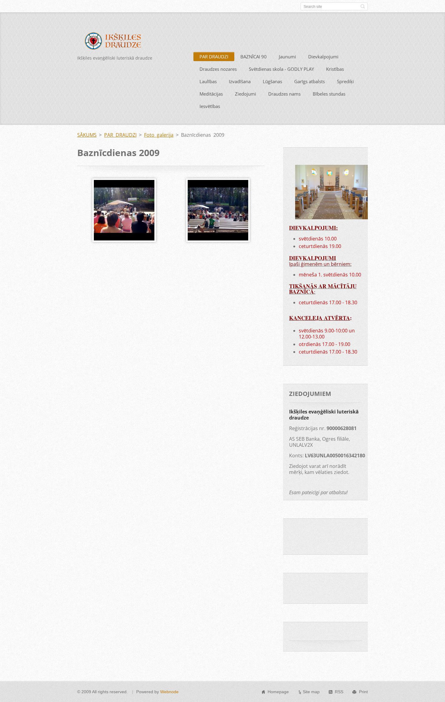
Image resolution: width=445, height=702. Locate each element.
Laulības (208, 81)
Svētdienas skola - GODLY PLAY (281, 69)
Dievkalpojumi (323, 57)
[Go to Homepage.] (117, 42)
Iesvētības (209, 106)
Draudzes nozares (218, 69)
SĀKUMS (87, 135)
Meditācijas (211, 94)
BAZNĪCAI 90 (253, 57)
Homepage (278, 691)
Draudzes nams (284, 94)
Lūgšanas (272, 81)
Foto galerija (158, 135)
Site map (311, 691)
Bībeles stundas (329, 94)
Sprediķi (345, 81)
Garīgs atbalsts (309, 81)
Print (363, 691)
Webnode (169, 691)
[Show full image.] (124, 210)
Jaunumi (287, 57)
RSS (339, 691)
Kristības (335, 69)
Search (362, 6)
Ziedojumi (245, 94)
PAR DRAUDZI (213, 57)
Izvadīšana (240, 81)
